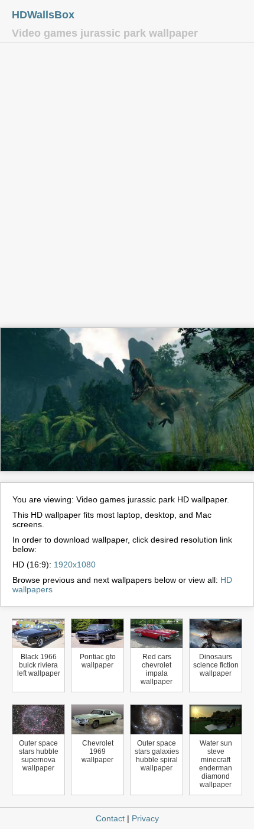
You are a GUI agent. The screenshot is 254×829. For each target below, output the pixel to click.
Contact (110, 818)
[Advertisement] (127, 188)
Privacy (145, 818)
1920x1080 (75, 564)
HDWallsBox (43, 15)
